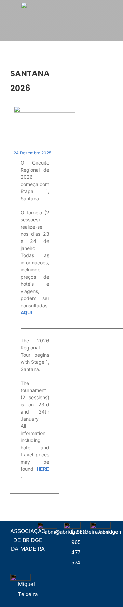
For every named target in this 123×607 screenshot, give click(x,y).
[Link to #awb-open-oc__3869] (113, 11)
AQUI (26, 312)
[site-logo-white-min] (52, 4)
